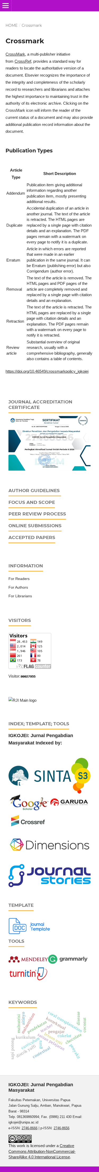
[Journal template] (29, 925)
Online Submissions (35, 525)
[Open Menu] (5, 5)
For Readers (19, 579)
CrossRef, (23, 61)
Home (11, 25)
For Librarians (20, 596)
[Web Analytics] (28, 676)
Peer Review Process (37, 513)
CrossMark (15, 54)
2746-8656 (61, 1128)
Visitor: (14, 676)
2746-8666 (29, 1128)
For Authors (18, 587)
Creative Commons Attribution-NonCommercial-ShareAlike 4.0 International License (42, 1151)
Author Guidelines (34, 490)
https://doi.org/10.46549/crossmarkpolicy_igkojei (47, 371)
